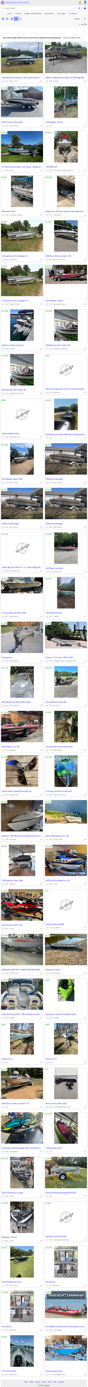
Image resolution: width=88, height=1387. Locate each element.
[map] (20, 19)
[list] (3, 19)
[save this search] (85, 8)
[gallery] (16, 19)
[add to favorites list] (3, 81)
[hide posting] (41, 81)
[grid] (12, 19)
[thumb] (7, 19)
